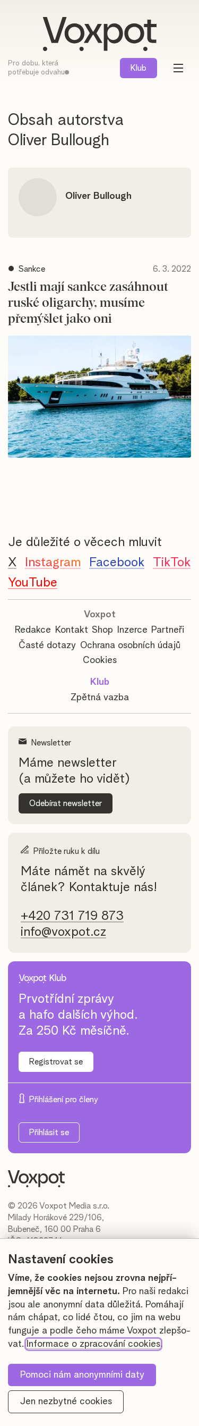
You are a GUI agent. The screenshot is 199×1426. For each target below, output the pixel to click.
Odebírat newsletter (65, 803)
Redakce (33, 630)
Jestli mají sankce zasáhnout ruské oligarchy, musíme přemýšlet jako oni (88, 303)
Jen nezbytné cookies (66, 1401)
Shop (102, 630)
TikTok (172, 562)
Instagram (53, 562)
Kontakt (71, 630)
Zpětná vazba (100, 697)
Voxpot (100, 614)
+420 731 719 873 (72, 916)
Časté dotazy (47, 645)
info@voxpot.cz (63, 932)
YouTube (32, 582)
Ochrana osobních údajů (130, 645)
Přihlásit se (49, 1132)
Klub (138, 68)
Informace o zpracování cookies (93, 1344)
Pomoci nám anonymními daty (82, 1375)
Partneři (167, 630)
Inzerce (132, 630)
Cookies (100, 660)
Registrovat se (56, 1062)
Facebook (116, 562)
